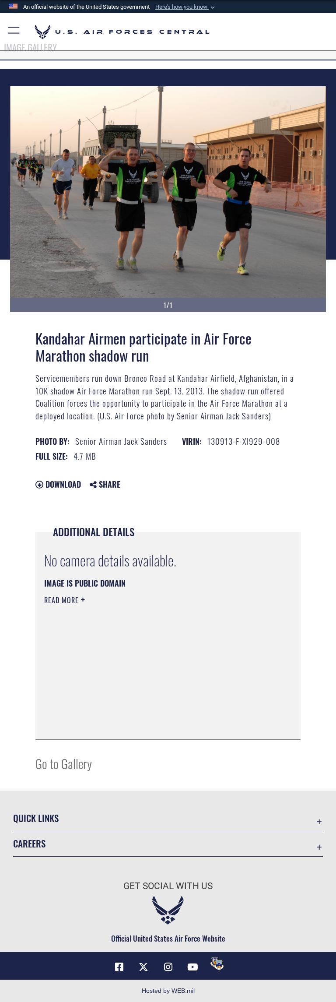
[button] (186, 7)
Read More (62, 600)
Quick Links (36, 818)
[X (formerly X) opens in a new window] (143, 967)
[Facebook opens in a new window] (119, 967)
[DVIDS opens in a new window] (217, 963)
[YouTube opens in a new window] (192, 967)
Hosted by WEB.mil (168, 990)
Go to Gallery (63, 763)
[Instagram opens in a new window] (168, 967)
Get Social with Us (168, 886)
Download (62, 484)
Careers (29, 843)
